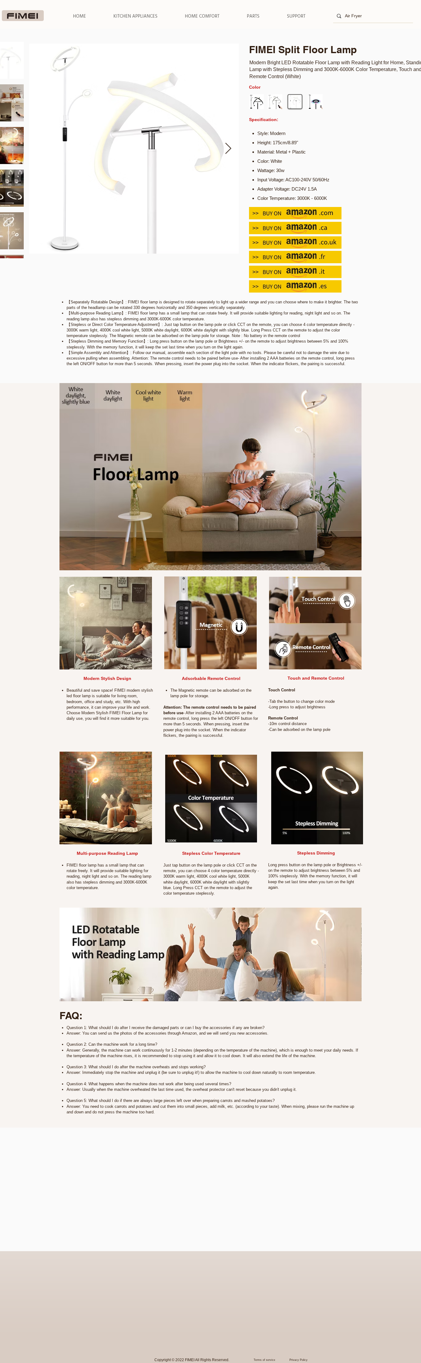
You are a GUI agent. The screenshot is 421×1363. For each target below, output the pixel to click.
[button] (135, 16)
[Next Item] (228, 149)
